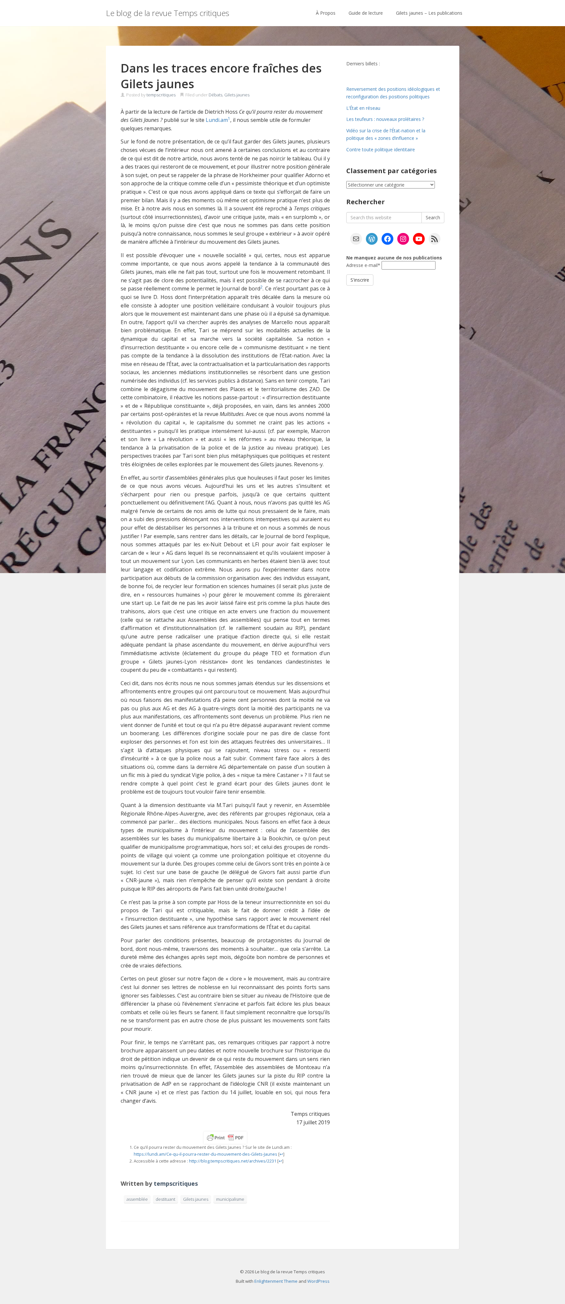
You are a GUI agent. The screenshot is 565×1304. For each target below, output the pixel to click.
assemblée (137, 1199)
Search (433, 217)
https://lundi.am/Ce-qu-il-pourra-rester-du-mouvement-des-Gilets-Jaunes (205, 1154)
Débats (215, 95)
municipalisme (230, 1199)
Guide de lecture (366, 13)
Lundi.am (217, 120)
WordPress (318, 1281)
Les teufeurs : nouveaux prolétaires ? (385, 119)
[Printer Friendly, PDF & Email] (225, 1137)
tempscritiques (161, 95)
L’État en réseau (363, 108)
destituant (165, 1199)
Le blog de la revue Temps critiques (167, 13)
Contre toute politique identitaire (380, 149)
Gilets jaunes (236, 95)
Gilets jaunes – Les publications (429, 13)
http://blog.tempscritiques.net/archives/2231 (232, 1161)
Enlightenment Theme (276, 1281)
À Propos (325, 13)
